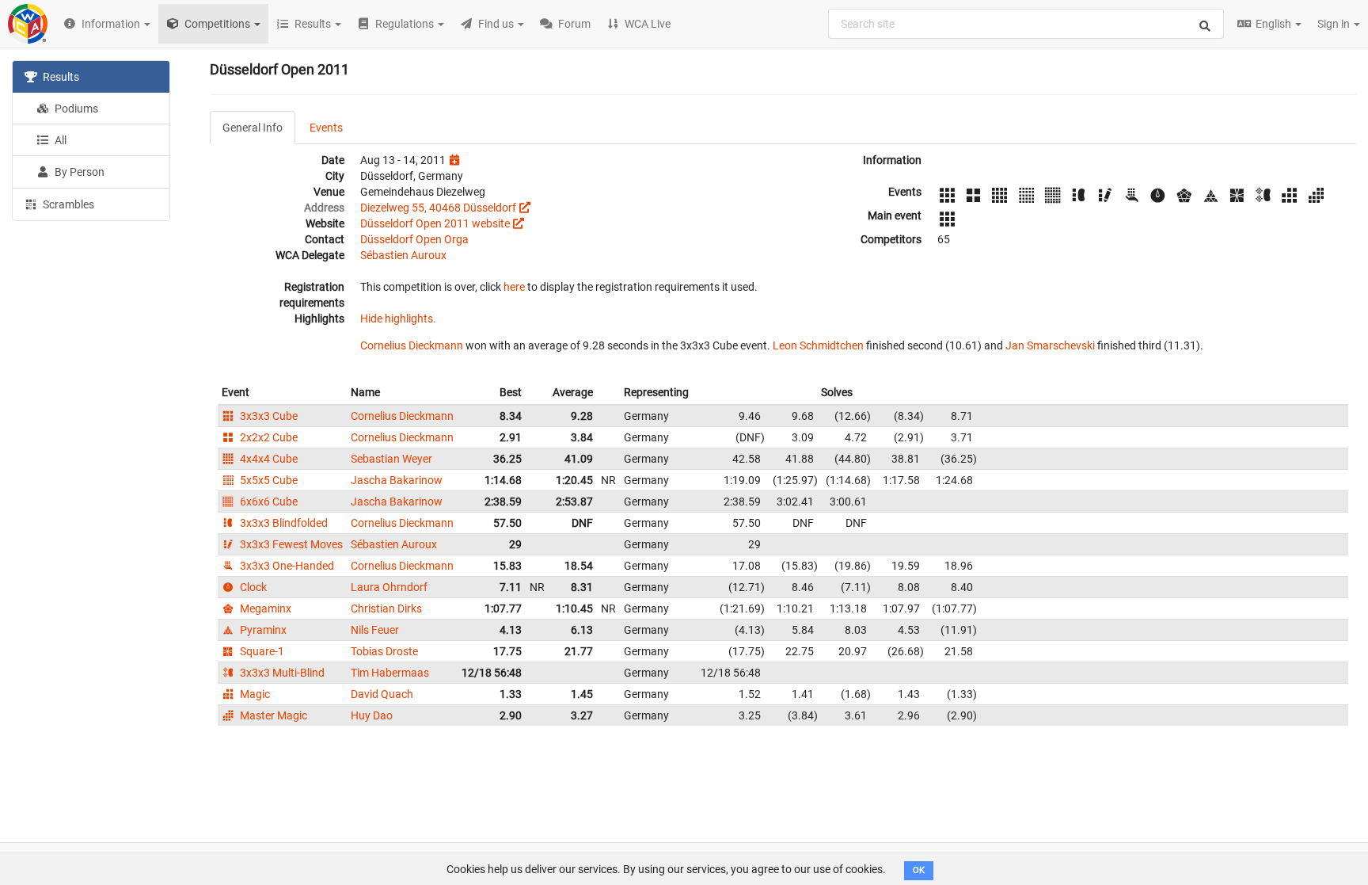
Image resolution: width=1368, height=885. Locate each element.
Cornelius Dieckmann (411, 345)
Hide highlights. (398, 318)
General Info (252, 127)
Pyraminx (262, 630)
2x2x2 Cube (268, 437)
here (514, 286)
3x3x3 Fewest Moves (290, 544)
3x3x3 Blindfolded (283, 523)
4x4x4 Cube (268, 458)
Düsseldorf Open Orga (414, 239)
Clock (252, 587)
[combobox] (1026, 24)
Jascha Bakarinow (397, 480)
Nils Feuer (375, 630)
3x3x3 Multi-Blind (281, 672)
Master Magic (272, 715)
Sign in (1334, 23)
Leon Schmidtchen (818, 345)
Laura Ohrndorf (389, 587)
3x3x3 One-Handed (286, 565)
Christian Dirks (386, 608)
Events (326, 127)
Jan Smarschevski (1050, 345)
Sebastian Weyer (391, 458)
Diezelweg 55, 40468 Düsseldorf (438, 207)
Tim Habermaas (390, 672)
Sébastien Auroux (403, 255)
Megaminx (264, 608)
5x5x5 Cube (268, 480)
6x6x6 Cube (268, 501)
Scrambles (67, 204)
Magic (254, 694)
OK (919, 870)
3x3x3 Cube (268, 416)
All (59, 140)
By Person (78, 172)
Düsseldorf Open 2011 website (435, 223)
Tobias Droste (384, 651)
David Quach (382, 694)
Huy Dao (372, 715)
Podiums (75, 108)
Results (59, 77)
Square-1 (261, 651)
